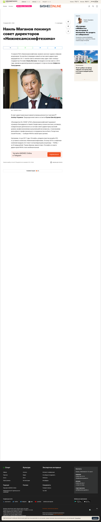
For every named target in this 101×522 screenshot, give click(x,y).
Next (96, 43)
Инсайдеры (46, 480)
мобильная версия (48, 501)
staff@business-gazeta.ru (82, 490)
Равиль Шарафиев (88, 20)
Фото (24, 477)
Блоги (4, 477)
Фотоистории (26, 480)
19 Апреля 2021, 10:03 (8, 23)
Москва (82, 1)
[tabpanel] (86, 29)
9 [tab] (88, 79)
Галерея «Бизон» (47, 488)
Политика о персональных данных (50, 508)
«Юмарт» (86, 21)
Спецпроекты (47, 485)
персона (78, 15)
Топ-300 (45, 490)
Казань (72, 1)
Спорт (7, 467)
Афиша (5, 472)
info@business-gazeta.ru (82, 478)
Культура (26, 467)
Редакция (6, 485)
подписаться (54, 154)
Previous (76, 43)
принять (95, 518)
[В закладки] (68, 27)
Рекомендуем (79, 65)
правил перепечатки (58, 514)
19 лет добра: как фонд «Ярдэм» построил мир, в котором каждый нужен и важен (84, 70)
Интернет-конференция (49, 472)
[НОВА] (24, 6)
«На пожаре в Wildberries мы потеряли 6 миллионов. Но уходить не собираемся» (85, 30)
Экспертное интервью (52, 467)
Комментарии (33, 171)
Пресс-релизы (6, 480)
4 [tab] (84, 79)
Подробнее (78, 518)
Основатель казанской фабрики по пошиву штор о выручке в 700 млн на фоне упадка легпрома (85, 39)
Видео (24, 475)
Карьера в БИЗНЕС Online (9, 488)
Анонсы (25, 472)
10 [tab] (89, 79)
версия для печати (57, 162)
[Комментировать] (68, 22)
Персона (5, 475)
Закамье (11, 6)
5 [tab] (85, 79)
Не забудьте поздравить (49, 475)
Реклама (25, 485)
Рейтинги (45, 477)
